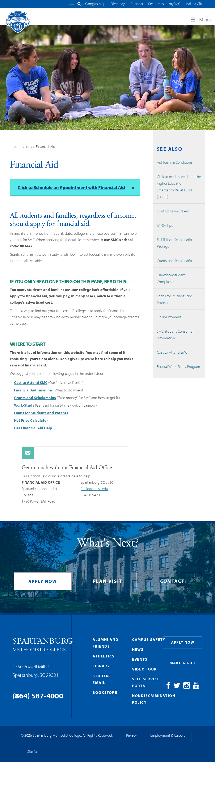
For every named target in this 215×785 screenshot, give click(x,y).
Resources (156, 3)
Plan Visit (107, 581)
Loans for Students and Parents (41, 412)
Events (140, 659)
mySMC (174, 3)
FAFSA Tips (165, 225)
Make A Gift (183, 662)
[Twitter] (176, 686)
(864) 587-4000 (38, 695)
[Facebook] (168, 686)
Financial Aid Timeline (33, 390)
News (138, 649)
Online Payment (169, 317)
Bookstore (105, 692)
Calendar (136, 3)
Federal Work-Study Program (178, 366)
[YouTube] (196, 686)
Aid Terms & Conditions (175, 162)
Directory (117, 3)
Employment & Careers (167, 735)
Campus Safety (148, 639)
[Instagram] (186, 686)
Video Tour (144, 669)
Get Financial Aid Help (33, 427)
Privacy (131, 735)
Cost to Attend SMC (30, 382)
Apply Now (42, 581)
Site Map (34, 751)
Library (101, 666)
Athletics (103, 656)
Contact (172, 581)
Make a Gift (193, 3)
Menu (205, 19)
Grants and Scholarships (35, 397)
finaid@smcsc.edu (94, 488)
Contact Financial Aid (173, 211)
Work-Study (24, 405)
